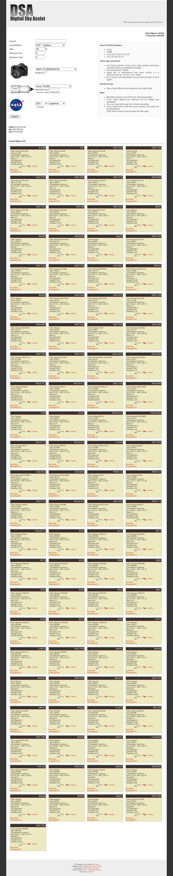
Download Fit (15, 172)
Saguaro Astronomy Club (92, 866)
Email (92, 872)
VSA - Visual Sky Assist (92, 870)
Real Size (14, 170)
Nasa (97, 864)
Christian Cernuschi (92, 868)
